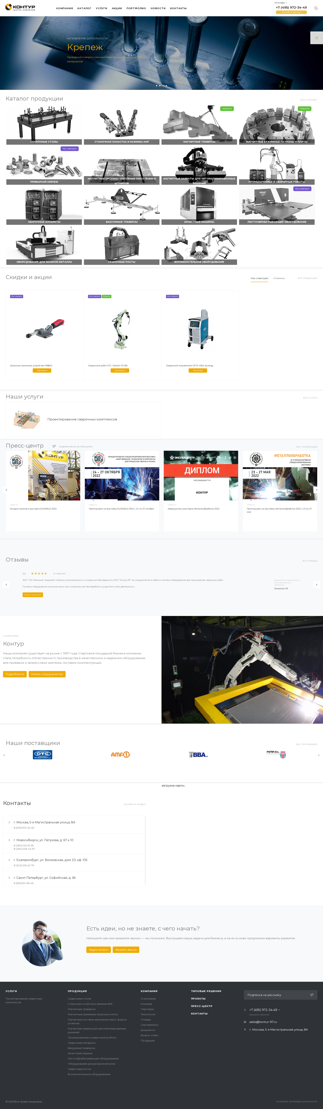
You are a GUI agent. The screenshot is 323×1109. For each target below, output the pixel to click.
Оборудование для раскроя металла (44, 262)
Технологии (148, 1014)
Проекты (198, 998)
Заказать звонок (291, 12)
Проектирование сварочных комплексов (82, 419)
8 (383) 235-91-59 (24, 845)
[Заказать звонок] (316, 37)
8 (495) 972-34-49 (24, 827)
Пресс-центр (202, 1006)
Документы (148, 1030)
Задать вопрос (98, 949)
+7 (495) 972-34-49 (291, 7)
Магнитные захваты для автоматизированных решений (199, 181)
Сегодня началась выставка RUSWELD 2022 (33, 508)
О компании (148, 998)
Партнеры (147, 1009)
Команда (146, 1003)
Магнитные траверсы (199, 141)
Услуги (11, 991)
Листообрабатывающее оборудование (276, 221)
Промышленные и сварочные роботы (277, 181)
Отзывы (146, 1019)
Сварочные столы (44, 141)
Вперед (316, 490)
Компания (149, 991)
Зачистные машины (199, 221)
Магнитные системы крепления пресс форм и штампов (122, 181)
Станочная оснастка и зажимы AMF (122, 141)
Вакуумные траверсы (122, 221)
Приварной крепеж (44, 181)
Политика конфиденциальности (296, 1101)
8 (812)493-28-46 (23, 883)
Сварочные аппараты (44, 221)
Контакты (199, 1013)
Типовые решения (206, 991)
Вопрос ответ (150, 1035)
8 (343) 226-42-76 (24, 865)
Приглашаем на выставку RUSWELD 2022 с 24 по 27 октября (121, 508)
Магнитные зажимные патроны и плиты (276, 141)
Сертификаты (149, 1024)
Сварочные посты (121, 262)
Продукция (77, 991)
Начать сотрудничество (47, 674)
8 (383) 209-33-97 (24, 848)
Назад (6, 490)
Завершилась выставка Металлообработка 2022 (193, 508)
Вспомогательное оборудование (199, 262)
